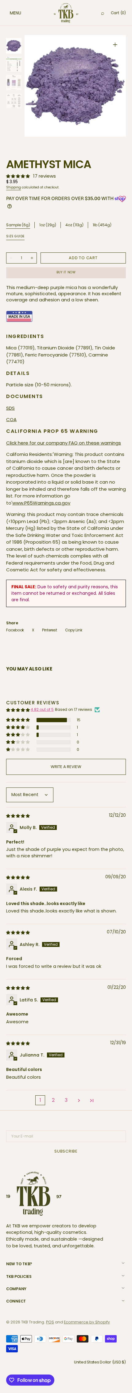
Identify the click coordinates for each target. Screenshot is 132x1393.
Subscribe (66, 1151)
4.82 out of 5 (42, 709)
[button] (9, 13)
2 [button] (53, 1100)
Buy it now (66, 272)
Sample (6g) (18, 225)
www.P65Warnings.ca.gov (41, 503)
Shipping (13, 187)
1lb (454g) (102, 225)
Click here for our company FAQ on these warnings (63, 443)
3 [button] (66, 1100)
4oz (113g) (74, 225)
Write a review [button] (66, 767)
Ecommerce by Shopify (87, 1322)
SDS (10, 408)
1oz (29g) (47, 225)
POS (50, 1322)
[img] (18, 815)
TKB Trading (32, 1322)
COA (11, 419)
